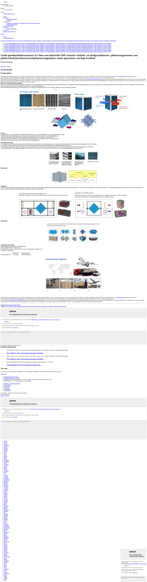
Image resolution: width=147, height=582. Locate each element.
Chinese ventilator (88, 79)
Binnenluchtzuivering (12, 24)
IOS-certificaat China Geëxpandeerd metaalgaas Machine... (25, 353)
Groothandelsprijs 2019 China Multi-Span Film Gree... (24, 365)
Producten (6, 17)
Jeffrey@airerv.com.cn (9, 13)
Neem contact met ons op (10, 31)
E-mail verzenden (5, 395)
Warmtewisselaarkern (12, 19)
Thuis (5, 16)
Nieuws (5, 30)
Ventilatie (9, 20)
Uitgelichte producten (9, 38)
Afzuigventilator (120, 76)
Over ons (6, 27)
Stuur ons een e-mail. (6, 66)
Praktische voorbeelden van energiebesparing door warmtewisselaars (23, 23)
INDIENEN (4, 374)
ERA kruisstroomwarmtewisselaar (12, 305)
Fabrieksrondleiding (11, 28)
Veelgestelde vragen (8, 26)
